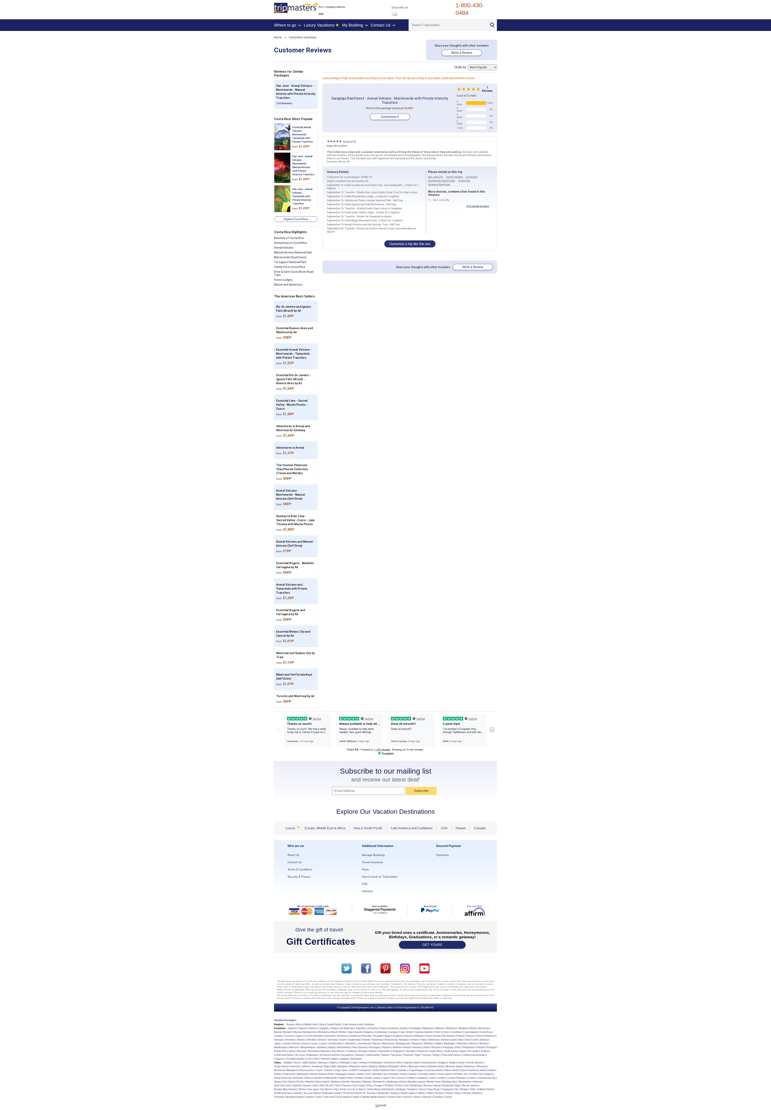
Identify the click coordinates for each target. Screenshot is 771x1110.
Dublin (277, 1074)
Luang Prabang (456, 1077)
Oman (426, 1047)
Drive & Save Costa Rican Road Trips (293, 273)
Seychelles (384, 1051)
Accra (297, 1062)
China (445, 1032)
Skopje (464, 1089)
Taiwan (385, 1055)
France (470, 1035)
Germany (290, 1039)
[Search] (492, 25)
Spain (463, 1051)
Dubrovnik (289, 1074)
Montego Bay (449, 1081)
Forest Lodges (283, 279)
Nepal (331, 1047)
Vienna (407, 1097)
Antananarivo (429, 1062)
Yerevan (426, 1097)
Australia (393, 1028)
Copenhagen (416, 1070)
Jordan (287, 1043)
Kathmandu (330, 1077)
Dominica (342, 1035)
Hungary (404, 1039)
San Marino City (329, 1089)
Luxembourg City (486, 1077)
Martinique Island (396, 1081)
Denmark (330, 1035)
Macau (376, 1043)
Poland (481, 1047)
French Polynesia (485, 1035)
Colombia (456, 1032)
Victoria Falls (394, 1097)
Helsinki (457, 1074)
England (397, 1035)
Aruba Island (281, 1066)
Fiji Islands (448, 1035)
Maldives (429, 1043)
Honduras (377, 1039)
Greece (322, 1039)
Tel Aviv (439, 1093)
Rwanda (325, 1051)
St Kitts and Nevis (283, 1055)
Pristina (389, 1085)
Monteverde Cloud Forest (290, 257)
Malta (439, 1043)
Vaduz (356, 1097)
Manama (356, 1081)
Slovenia (422, 1051)
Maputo (367, 1081)
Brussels (482, 1066)
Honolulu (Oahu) (302, 1077)
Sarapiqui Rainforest (439, 184)
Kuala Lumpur (373, 1077)
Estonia (408, 1035)
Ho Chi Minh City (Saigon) (478, 1074)
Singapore (398, 1051)
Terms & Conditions (300, 869)
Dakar (447, 1070)
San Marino (338, 1051)
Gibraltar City (379, 1074)
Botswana (323, 1032)
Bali (334, 1066)
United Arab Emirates (474, 1055)
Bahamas (428, 1028)
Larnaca (400, 1077)
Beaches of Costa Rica (289, 238)
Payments (442, 855)
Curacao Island (433, 1070)
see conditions (380, 913)
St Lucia (299, 1055)
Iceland (415, 1039)
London (441, 1077)
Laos (314, 1043)
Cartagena (364, 1070)
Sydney (395, 1093)
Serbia (372, 1051)
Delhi (456, 1070)
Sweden (359, 1055)
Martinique (449, 1043)
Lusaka (471, 1077)
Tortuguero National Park (290, 262)
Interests (367, 891)
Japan (277, 1043)
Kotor (350, 1077)
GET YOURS (432, 945)
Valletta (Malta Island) (373, 1097)
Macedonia (388, 1043)
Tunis (318, 1097)
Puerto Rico (280, 1051)
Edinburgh (302, 1074)
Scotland (351, 1051)
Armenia (372, 1028)
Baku (327, 1066)
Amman (363, 1062)
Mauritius (462, 1043)
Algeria (302, 1028)
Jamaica (484, 1039)
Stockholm (383, 1093)
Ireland (445, 1039)
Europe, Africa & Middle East (301, 1024)
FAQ (364, 883)
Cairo (319, 1070)
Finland (460, 1035)
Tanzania (396, 1055)
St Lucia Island (312, 1093)
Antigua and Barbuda (342, 1028)
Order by (460, 67)
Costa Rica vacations (302, 37)
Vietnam (324, 1058)
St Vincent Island (352, 1093)
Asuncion (295, 1066)
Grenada (333, 1039)
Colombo (402, 1070)
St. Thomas (369, 1093)
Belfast (383, 1066)
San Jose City (435, 177)
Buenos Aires (307, 1070)
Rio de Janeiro (470, 1085)
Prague (379, 1085)
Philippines (469, 1047)
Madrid (309, 1081)
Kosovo (306, 1043)
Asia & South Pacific (368, 828)
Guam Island (444, 1074)
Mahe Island (322, 1081)
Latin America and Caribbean (411, 828)
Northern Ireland (401, 1047)
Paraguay (448, 1047)
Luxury (292, 828)
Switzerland (372, 1055)
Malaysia (417, 1043)
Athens (306, 1066)
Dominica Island (477, 1070)
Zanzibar (438, 1097)
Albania (292, 1028)
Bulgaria (368, 1032)
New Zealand (359, 1047)
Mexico (473, 1043)
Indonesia (433, 1039)
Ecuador (378, 1035)
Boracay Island (454, 1066)
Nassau (307, 1085)
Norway (416, 1047)
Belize (473, 1028)
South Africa (435, 1051)
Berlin (404, 1066)
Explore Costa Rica (296, 219)
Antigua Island (456, 1062)
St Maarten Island (331, 1093)
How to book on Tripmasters (380, 876)
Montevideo (465, 1081)
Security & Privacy (299, 876)
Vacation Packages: (285, 1020)
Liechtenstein (335, 1043)
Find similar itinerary (477, 206)
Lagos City (388, 1077)
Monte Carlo (433, 1081)
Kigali (342, 1077)
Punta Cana (401, 1085)
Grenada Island (427, 1074)
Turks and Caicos (451, 1055)
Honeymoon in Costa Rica (290, 242)
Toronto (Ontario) (472, 1093)
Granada (393, 1074)
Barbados (451, 1028)
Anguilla (323, 1028)
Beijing (373, 1066)
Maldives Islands (340, 1081)
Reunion (301, 1051)
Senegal (362, 1051)
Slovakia (410, 1051)
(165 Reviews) (284, 103)
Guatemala (354, 1039)
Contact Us (295, 862)
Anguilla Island (411, 1062)
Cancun (328, 1070)
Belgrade (394, 1066)
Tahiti (404, 1093)
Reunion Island (432, 1085)
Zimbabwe (356, 1058)
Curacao (289, 1035)
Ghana (300, 1039)
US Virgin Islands (295, 1058)
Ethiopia (419, 1035)
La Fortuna (471, 177)
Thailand (408, 1055)
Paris (370, 1085)
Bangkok (343, 1066)
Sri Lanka (473, 1051)
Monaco (483, 1043)
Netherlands (343, 1047)
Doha (464, 1070)
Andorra (312, 1028)
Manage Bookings (373, 855)
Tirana (448, 1093)
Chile (437, 1032)
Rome (302, 1089)
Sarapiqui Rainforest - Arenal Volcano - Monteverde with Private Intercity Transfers (389, 100)
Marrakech (379, 1081)
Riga (457, 1085)
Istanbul (318, 1077)
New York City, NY (323, 1085)
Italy (461, 1039)
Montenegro (280, 1047)
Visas (365, 869)
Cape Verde (405, 1032)
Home (278, 37)
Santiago (400, 1089)
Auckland (317, 1066)
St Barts (485, 1051)
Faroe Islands (433, 1035)
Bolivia (277, 1032)
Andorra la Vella (392, 1062)
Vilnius (416, 1097)
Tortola (309, 1097)
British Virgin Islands (351, 1032)
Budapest (292, 1070)
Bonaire (288, 1032)
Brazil (334, 1032)
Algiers (333, 1062)
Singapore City (450, 1089)
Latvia (322, 1043)
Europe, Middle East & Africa (325, 828)
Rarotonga (416, 1085)
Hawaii (461, 828)
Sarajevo (412, 1089)
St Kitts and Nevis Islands (288, 1093)
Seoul (422, 1089)
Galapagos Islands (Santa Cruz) (352, 1074)
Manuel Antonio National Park (293, 252)
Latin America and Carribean (358, 1024)
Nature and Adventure (288, 284)
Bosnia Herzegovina (305, 1032)
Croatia (278, 1035)
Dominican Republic (360, 1035)
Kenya (296, 1043)
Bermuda (484, 1028)
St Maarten (312, 1055)
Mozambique (308, 1047)
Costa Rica (464, 180)
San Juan (313, 1089)
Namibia (321, 1047)
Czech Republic (314, 1035)
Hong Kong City (282, 1077)
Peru (458, 1047)
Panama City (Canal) (353, 1085)
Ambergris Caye (348, 1062)
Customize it (390, 117)
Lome (432, 1077)
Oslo (337, 1085)
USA (444, 828)
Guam (343, 1039)
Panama (436, 1047)
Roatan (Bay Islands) (285, 1089)
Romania (313, 1051)
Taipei (412, 1093)
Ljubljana (422, 1077)
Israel (454, 1039)
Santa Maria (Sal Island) (380, 1089)
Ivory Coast (471, 1039)
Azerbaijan (415, 1028)
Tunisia (426, 1055)
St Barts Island (485, 1089)
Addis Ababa (309, 1062)
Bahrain (440, 1028)
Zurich (448, 1097)
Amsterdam (375, 1062)
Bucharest (279, 1070)
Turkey (436, 1055)
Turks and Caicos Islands (337, 1097)
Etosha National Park (321, 1074)
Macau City (280, 1081)
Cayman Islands (423, 1032)
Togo (417, 1055)
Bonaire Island (436, 1066)
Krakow (359, 1077)
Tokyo (457, 1093)
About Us (293, 855)
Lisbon (411, 1077)
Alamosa (323, 1062)
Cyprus (299, 1035)
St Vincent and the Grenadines (336, 1055)
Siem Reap (433, 1089)
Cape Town (341, 1070)
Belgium (463, 1028)
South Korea (451, 1051)
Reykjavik (447, 1085)
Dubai (491, 1070)
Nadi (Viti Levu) (282, 1085)
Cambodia (381, 1032)
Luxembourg (364, 1043)
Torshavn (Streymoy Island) (289, 1097)
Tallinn (421, 1093)
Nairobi (297, 1085)
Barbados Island (358, 1066)
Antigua (442, 1062)
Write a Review (461, 53)
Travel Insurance (372, 862)
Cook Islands (470, 1032)
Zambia (344, 1058)
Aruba (382, 1028)
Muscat (477, 1081)
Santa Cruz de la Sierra (352, 1089)
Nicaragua (374, 1047)
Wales (334, 1058)
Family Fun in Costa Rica (289, 267)
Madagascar (403, 1043)
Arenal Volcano (283, 247)
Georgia (278, 1039)
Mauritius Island (416, 1081)
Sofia (472, 1089)
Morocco (294, 1047)
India (423, 1039)
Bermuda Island (417, 1066)
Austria (403, 1028)
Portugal (491, 1047)
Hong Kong (391, 1039)
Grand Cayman (408, 1074)
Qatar (292, 1051)
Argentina (361, 1028)
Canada (479, 828)
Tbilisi (430, 1093)
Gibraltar (311, 1039)
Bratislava (469, 1066)
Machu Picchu (296, 1081)
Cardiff (352, 1070)
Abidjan (288, 1062)
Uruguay (279, 1058)
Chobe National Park (383, 1070)
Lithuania (350, 1043)
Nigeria (386, 1047)
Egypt (388, 1035)
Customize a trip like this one (410, 244)
